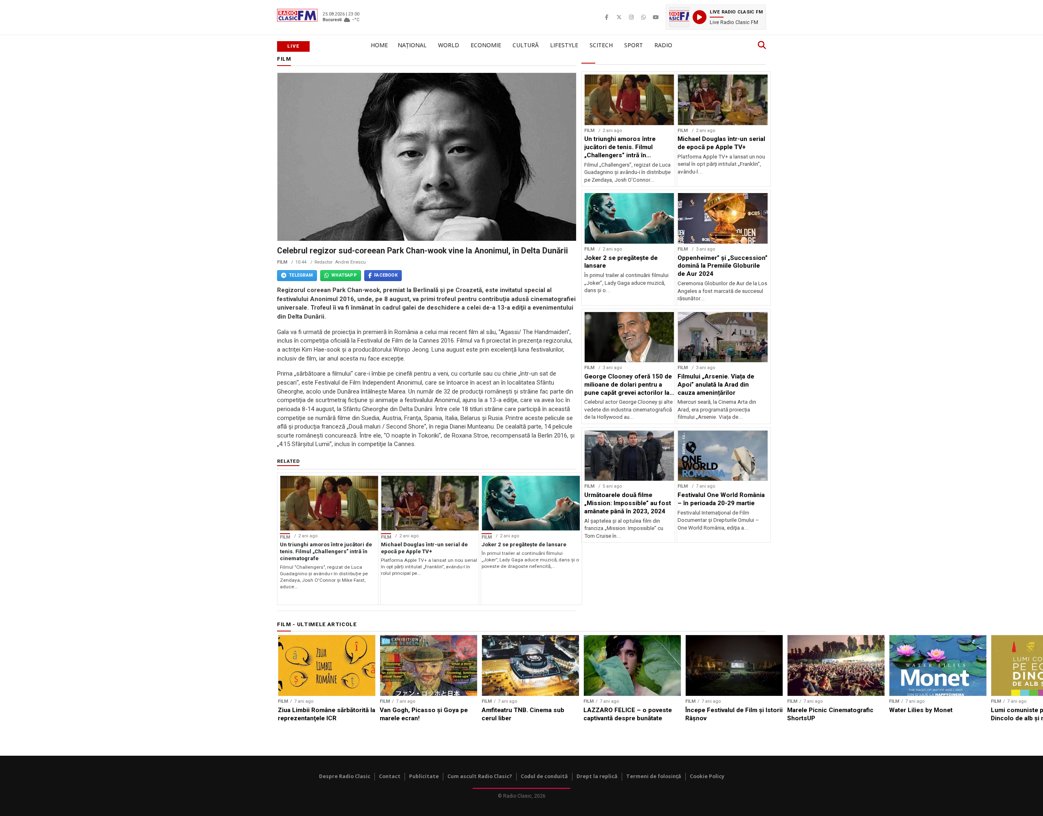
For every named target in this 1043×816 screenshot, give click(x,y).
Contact (389, 776)
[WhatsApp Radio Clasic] (643, 17)
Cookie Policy (707, 776)
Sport (633, 45)
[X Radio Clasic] (618, 17)
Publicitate (424, 776)
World (448, 45)
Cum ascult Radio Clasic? (479, 776)
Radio (663, 45)
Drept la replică (597, 776)
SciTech (601, 45)
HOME (379, 45)
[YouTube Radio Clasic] (655, 17)
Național (412, 45)
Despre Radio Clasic (344, 776)
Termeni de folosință (653, 776)
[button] (716, 17)
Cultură (526, 45)
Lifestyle (564, 45)
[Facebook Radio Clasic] (606, 17)
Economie (486, 45)
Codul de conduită (544, 776)
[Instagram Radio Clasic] (631, 17)
